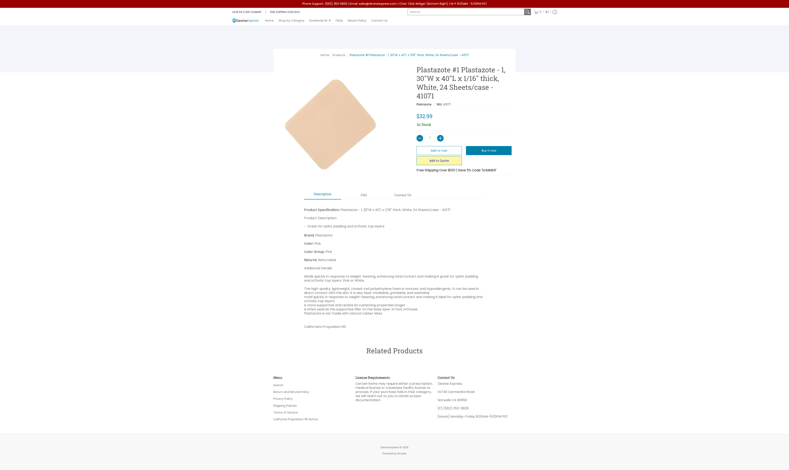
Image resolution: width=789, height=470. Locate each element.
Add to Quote (439, 161)
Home (325, 55)
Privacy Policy (283, 399)
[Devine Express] (245, 20)
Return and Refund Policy (291, 392)
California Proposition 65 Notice (295, 419)
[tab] (322, 195)
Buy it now (489, 151)
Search (278, 385)
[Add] (440, 138)
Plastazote (423, 104)
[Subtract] (419, 138)
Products (339, 55)
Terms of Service (285, 412)
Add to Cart (439, 151)
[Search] (527, 12)
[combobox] (466, 12)
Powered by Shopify (394, 453)
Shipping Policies (285, 406)
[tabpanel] (394, 266)
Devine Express (390, 447)
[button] (541, 12)
